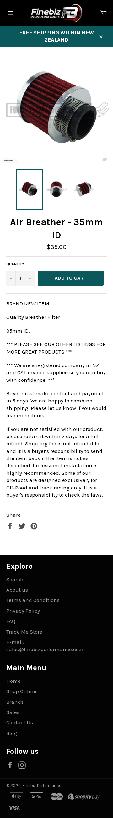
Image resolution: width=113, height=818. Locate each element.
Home (13, 681)
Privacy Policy (23, 611)
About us (17, 590)
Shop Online (21, 691)
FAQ (10, 621)
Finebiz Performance (42, 785)
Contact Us (19, 722)
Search (15, 579)
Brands (15, 702)
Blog (11, 733)
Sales (12, 712)
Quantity (15, 264)
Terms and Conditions (33, 600)
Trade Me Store (24, 632)
